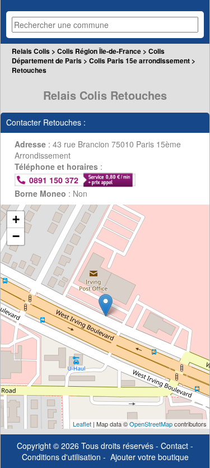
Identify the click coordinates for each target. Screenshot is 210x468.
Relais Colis (31, 51)
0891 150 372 (53, 180)
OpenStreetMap (150, 423)
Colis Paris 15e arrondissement (139, 60)
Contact (174, 445)
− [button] (16, 236)
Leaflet (82, 423)
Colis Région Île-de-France (99, 51)
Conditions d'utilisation (61, 456)
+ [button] (16, 219)
